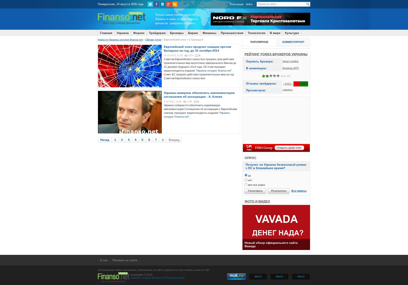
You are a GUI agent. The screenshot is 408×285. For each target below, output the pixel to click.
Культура (292, 33)
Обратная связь (175, 277)
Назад (104, 139)
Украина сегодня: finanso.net (214, 70)
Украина (123, 33)
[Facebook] (156, 4)
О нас (104, 260)
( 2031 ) (287, 83)
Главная (106, 33)
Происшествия (232, 33)
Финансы (209, 33)
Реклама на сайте (124, 260)
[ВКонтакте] (162, 4)
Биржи (193, 33)
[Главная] (122, 24)
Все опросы (298, 190)
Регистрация (237, 4)
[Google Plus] (168, 4)
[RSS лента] (174, 4)
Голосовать (255, 190)
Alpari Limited (290, 61)
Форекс (138, 33)
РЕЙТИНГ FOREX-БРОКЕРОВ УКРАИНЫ (276, 54)
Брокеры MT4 (290, 68)
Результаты (278, 190)
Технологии (256, 33)
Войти (249, 4)
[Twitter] (150, 4)
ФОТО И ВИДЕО (257, 201)
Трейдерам (157, 33)
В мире (275, 33)
